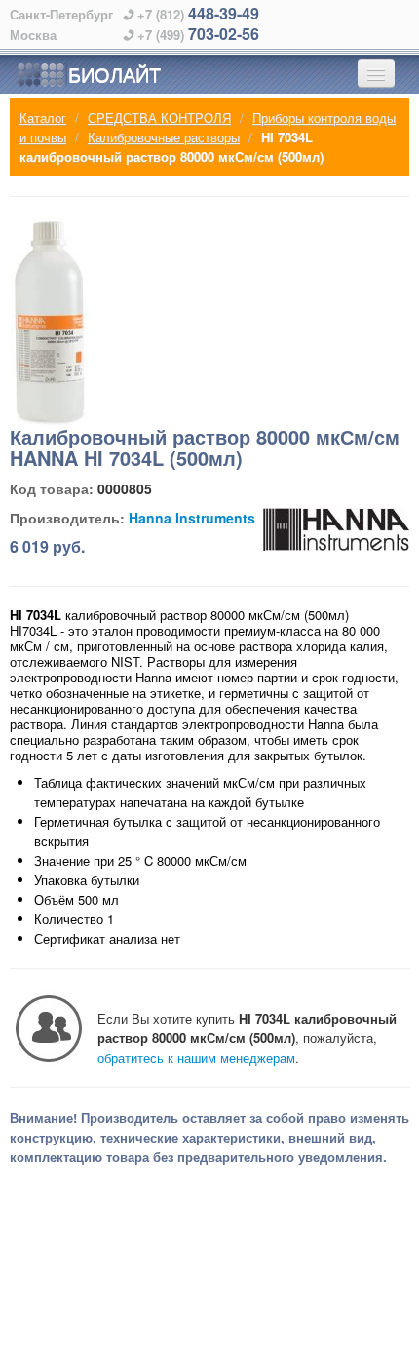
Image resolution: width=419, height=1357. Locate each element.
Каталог (42, 117)
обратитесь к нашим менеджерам (196, 1057)
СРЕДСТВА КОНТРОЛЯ (159, 117)
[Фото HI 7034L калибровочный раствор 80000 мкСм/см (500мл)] (50, 321)
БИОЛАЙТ (114, 73)
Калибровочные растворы (164, 137)
